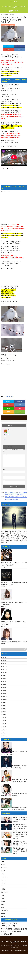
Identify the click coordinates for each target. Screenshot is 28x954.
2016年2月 (3, 724)
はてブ (20, 49)
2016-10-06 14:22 (7, 434)
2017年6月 (3, 684)
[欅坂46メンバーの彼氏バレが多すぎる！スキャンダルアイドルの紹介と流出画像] (7, 555)
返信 (5, 439)
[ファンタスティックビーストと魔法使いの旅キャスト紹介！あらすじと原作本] (7, 575)
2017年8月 (3, 678)
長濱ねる (7, 934)
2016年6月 (3, 711)
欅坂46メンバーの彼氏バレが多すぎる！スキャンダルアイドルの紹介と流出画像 (14, 564)
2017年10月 (4, 672)
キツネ (14, 923)
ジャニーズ (3, 880)
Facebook (20, 46)
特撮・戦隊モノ (4, 910)
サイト (4, 480)
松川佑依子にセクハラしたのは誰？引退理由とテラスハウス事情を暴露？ (14, 603)
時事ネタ (3, 901)
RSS (9, 411)
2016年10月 (4, 699)
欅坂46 (2, 904)
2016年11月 (4, 696)
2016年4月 (3, 718)
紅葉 (19, 931)
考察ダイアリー (14, 11)
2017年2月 (3, 690)
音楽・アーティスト (6, 916)
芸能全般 (3, 913)
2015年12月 (4, 730)
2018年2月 (3, 660)
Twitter (9, 46)
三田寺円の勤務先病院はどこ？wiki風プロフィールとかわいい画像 (16, 498)
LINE (8, 408)
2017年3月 (3, 687)
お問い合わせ (19, 540)
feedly (20, 411)
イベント (3, 870)
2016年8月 (3, 705)
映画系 (2, 898)
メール (4, 475)
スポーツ (3, 883)
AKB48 (2, 861)
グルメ (2, 874)
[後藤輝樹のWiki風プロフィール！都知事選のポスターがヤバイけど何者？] (7, 614)
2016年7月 (3, 708)
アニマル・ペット (8, 396)
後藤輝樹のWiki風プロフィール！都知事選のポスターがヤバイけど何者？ (14, 623)
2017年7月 (3, 681)
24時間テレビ (6, 923)
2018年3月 (3, 657)
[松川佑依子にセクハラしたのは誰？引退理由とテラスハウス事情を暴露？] (7, 594)
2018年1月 (3, 663)
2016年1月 (3, 727)
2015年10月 (4, 736)
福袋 (16, 931)
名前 (4, 469)
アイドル (3, 864)
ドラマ (2, 886)
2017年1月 (3, 693)
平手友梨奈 (9, 928)
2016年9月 (3, 702)
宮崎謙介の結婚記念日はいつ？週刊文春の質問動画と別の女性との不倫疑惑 (16, 493)
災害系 (2, 907)
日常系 (2, 895)
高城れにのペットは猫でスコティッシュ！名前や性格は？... (20, 819)
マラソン (8, 925)
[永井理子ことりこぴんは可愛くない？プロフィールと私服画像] (7, 634)
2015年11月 (4, 733)
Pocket (20, 408)
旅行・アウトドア (5, 892)
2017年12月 (4, 666)
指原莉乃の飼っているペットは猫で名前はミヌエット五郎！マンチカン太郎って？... (20, 835)
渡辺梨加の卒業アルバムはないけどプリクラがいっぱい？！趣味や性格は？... (20, 827)
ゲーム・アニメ (4, 877)
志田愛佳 (22, 929)
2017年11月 (4, 669)
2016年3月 (3, 721)
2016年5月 (3, 714)
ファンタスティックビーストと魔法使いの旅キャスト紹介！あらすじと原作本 (14, 583)
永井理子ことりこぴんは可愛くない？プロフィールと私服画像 (14, 642)
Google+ (9, 49)
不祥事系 (3, 889)
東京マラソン (7, 931)
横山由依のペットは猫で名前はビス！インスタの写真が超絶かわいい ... (20, 843)
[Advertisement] (14, 176)
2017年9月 (3, 675)
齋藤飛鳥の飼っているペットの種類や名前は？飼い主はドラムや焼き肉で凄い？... (20, 850)
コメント (5, 453)
